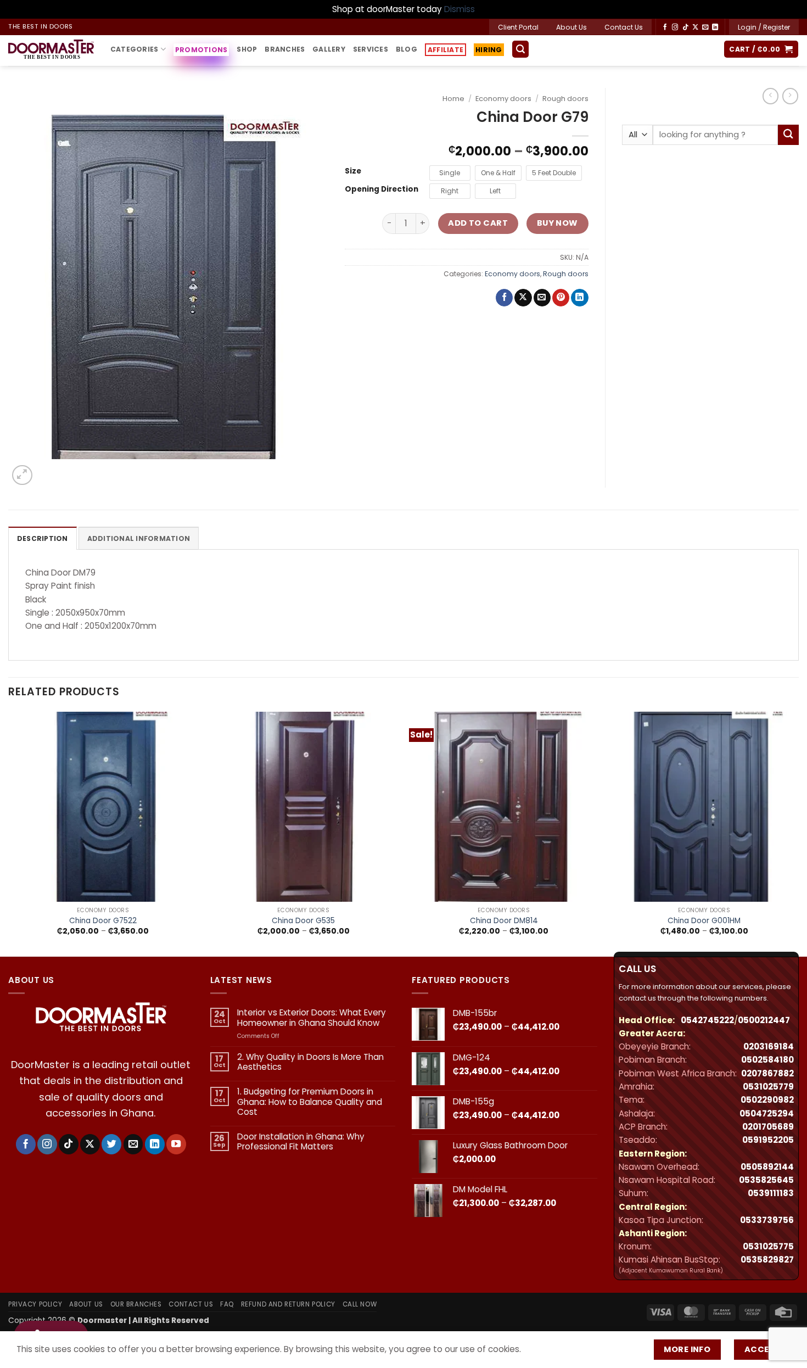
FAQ (227, 1304)
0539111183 (771, 1193)
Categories (134, 49)
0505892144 (767, 1166)
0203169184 (768, 1046)
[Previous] (9, 833)
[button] (764, 27)
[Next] (798, 833)
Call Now (360, 1304)
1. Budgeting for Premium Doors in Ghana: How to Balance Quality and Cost (309, 1102)
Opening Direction (381, 189)
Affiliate (445, 49)
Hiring (488, 50)
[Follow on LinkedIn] (715, 27)
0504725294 (766, 1113)
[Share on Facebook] (504, 297)
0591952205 (768, 1140)
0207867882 (767, 1073)
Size (353, 171)
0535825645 (766, 1180)
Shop (247, 49)
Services (370, 49)
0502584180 (767, 1059)
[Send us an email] (705, 27)
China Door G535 (303, 921)
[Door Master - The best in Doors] (51, 51)
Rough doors (565, 98)
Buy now (557, 222)
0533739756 (767, 1220)
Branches (285, 49)
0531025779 (768, 1086)
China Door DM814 (504, 921)
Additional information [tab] (138, 538)
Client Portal (518, 27)
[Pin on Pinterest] (560, 297)
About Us (571, 27)
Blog (406, 49)
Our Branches (136, 1304)
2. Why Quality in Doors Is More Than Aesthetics (310, 1062)
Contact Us (623, 27)
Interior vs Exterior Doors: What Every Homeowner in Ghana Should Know (311, 1018)
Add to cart (478, 222)
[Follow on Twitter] (111, 1144)
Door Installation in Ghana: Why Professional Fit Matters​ (301, 1142)
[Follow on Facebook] (665, 27)
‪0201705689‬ (768, 1126)
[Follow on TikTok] (685, 27)
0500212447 (764, 1020)
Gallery (328, 49)
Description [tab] (42, 538)
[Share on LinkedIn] (579, 297)
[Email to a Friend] (542, 297)
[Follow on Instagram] (675, 27)
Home (453, 98)
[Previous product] (790, 96)
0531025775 (768, 1246)
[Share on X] (522, 297)
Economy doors (503, 98)
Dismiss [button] (459, 9)
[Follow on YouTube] (176, 1144)
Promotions (201, 49)
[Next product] (770, 96)
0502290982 (767, 1099)
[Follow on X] (695, 27)
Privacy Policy (35, 1304)
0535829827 (767, 1259)
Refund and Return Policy (288, 1304)
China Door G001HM (704, 921)
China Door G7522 (103, 921)
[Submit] (788, 135)
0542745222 (707, 1020)
